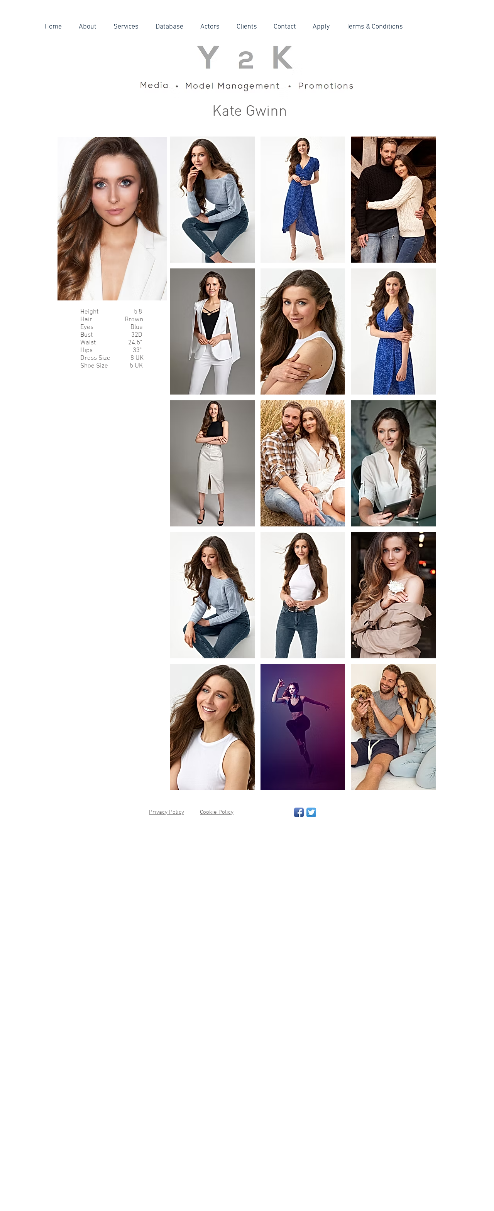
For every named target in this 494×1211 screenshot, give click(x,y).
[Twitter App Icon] (311, 812)
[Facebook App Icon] (299, 812)
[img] (212, 200)
